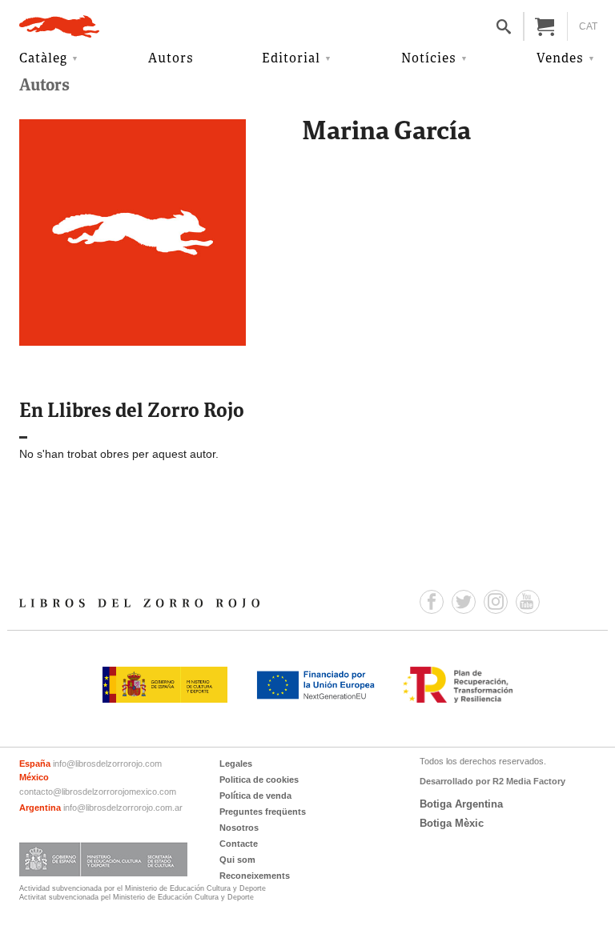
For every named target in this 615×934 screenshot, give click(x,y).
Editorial (291, 59)
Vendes (560, 59)
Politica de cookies (259, 779)
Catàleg (43, 59)
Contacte (238, 843)
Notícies (428, 59)
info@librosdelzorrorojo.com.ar (123, 807)
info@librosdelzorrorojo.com (107, 763)
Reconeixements (254, 875)
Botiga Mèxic (452, 823)
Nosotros (239, 827)
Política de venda (255, 795)
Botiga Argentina (461, 804)
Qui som (237, 859)
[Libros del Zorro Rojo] (59, 26)
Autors (171, 59)
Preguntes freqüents (262, 811)
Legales (235, 763)
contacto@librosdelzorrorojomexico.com (97, 791)
